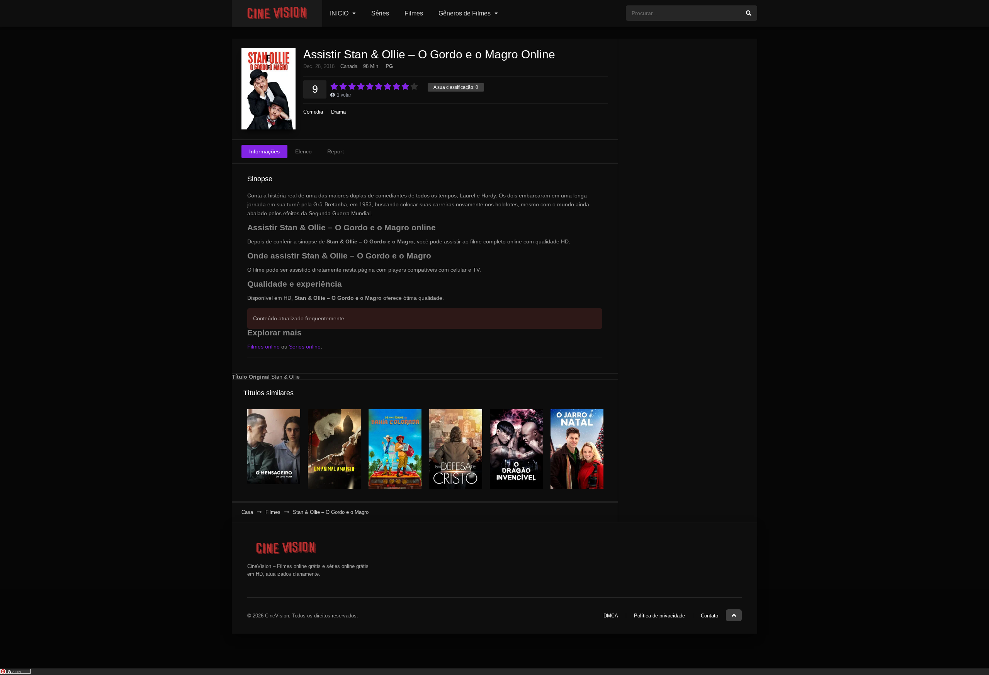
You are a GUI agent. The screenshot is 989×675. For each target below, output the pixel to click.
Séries (380, 13)
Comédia (313, 111)
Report (335, 151)
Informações (264, 151)
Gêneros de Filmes (464, 13)
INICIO (339, 13)
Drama (338, 111)
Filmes (413, 13)
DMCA (610, 616)
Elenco (303, 151)
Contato (709, 616)
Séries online (305, 346)
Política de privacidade (659, 616)
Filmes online (263, 346)
